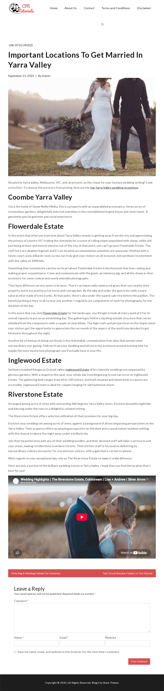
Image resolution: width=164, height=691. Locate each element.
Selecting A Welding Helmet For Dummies (35, 573)
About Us (71, 8)
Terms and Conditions (116, 8)
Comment (21, 601)
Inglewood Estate (77, 369)
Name (19, 637)
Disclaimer (144, 8)
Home (54, 8)
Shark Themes (111, 682)
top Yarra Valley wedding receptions (114, 187)
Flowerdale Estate (55, 313)
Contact (89, 8)
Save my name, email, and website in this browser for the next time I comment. (69, 652)
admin (46, 76)
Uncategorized (21, 45)
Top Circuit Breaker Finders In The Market (127, 573)
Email (64, 637)
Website (110, 637)
